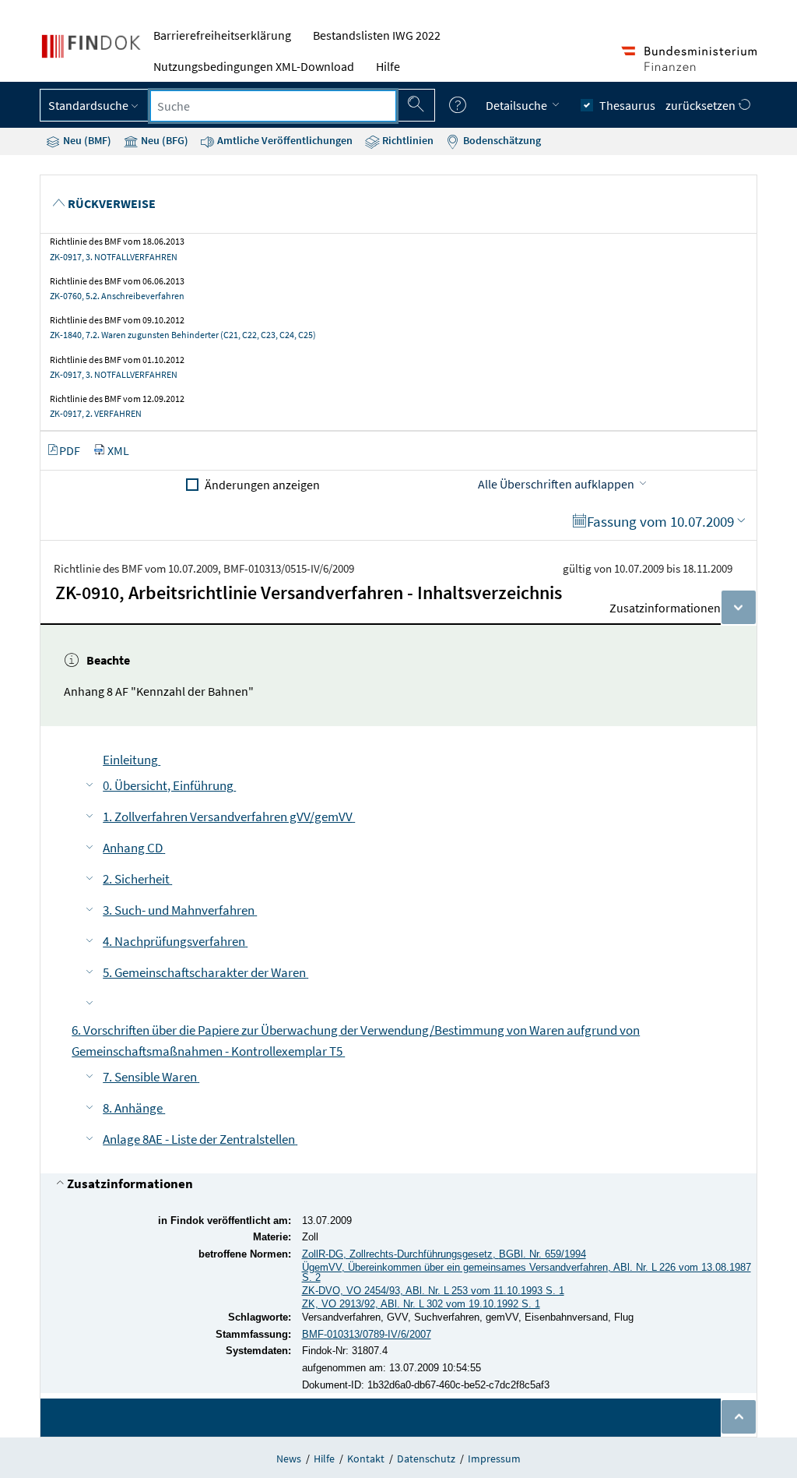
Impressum (494, 1459)
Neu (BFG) (163, 140)
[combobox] (273, 106)
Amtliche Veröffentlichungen (284, 140)
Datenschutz (426, 1459)
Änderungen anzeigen (262, 484)
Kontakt (365, 1459)
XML (118, 450)
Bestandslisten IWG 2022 (377, 35)
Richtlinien (407, 140)
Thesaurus (627, 105)
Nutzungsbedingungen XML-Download (253, 66)
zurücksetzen (701, 105)
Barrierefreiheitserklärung (222, 35)
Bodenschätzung (501, 140)
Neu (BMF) (86, 140)
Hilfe (388, 66)
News (288, 1459)
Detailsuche (517, 105)
